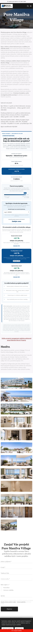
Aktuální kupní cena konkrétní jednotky (16, 209)
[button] (27, 6)
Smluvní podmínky (21, 602)
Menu (30, 6)
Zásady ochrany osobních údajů (8, 602)
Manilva (5, 346)
